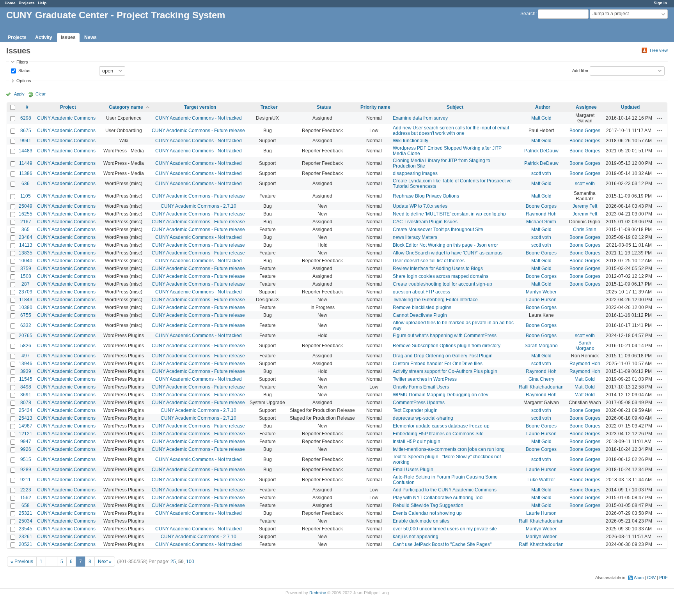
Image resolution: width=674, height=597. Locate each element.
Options (23, 80)
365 (25, 229)
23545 (25, 529)
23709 (25, 292)
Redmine (317, 592)
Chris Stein (584, 229)
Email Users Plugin (413, 469)
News (90, 37)
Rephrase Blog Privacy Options (426, 196)
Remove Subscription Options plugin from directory (446, 345)
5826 (25, 345)
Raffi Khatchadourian (541, 387)
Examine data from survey (420, 118)
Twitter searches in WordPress (425, 379)
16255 (25, 214)
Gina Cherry (541, 379)
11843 (25, 299)
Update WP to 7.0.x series (420, 206)
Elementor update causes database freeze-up (441, 426)
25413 (25, 418)
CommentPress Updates (419, 402)
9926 (25, 449)
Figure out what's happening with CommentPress (445, 335)
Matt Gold (541, 118)
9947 (25, 441)
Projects (27, 3)
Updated (630, 107)
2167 (25, 221)
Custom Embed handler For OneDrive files (437, 363)
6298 (25, 118)
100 (190, 561)
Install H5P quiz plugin (416, 441)
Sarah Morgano (541, 345)
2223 (25, 490)
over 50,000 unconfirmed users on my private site (445, 529)
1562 (25, 497)
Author (542, 107)
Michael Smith (541, 221)
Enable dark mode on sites (421, 521)
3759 (25, 268)
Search (528, 13)
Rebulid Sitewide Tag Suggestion (428, 505)
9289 (25, 469)
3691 (25, 394)
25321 (25, 513)
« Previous (22, 561)
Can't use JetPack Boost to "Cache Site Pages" (442, 544)
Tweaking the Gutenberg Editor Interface (435, 299)
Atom (639, 577)
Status (23, 70)
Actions (660, 118)
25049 (25, 206)
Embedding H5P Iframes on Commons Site (438, 433)
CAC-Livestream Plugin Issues (425, 221)
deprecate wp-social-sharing (423, 418)
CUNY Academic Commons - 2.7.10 (198, 206)
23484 (25, 237)
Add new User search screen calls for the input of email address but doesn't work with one (451, 130)
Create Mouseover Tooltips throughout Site (438, 229)
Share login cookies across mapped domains (440, 276)
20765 (25, 335)
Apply (19, 94)
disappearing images (415, 173)
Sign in (660, 3)
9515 (25, 459)
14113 (25, 245)
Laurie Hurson (541, 299)
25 (173, 561)
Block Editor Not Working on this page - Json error (445, 245)
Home (10, 3)
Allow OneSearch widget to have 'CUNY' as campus (447, 253)
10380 (25, 307)
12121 (25, 433)
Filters (22, 62)
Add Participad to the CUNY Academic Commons (445, 490)
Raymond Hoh (541, 214)
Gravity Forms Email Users (421, 387)
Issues (68, 37)
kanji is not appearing (415, 536)
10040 (25, 260)
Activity (43, 37)
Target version (200, 107)
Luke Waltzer (541, 479)
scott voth (541, 173)
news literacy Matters (415, 237)
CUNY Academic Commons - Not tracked (198, 118)
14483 (25, 151)
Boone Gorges (584, 130)
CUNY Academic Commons (66, 118)
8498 (25, 387)
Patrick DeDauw (541, 151)
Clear (40, 94)
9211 (25, 479)
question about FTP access (421, 292)
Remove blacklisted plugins (422, 307)
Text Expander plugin (415, 410)
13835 (25, 253)
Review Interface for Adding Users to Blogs (438, 268)
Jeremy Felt (585, 206)
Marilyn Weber (541, 292)
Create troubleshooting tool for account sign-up (442, 284)
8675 (25, 130)
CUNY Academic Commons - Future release (198, 130)
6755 (25, 315)
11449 (25, 163)
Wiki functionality (410, 140)
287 (25, 284)
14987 (25, 426)
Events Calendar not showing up (427, 513)
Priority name (375, 107)
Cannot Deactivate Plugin (420, 315)
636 (25, 183)
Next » (105, 561)
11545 (25, 379)
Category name (126, 107)
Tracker (269, 107)
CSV (651, 577)
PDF (663, 577)
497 (25, 356)
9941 (25, 140)
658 (25, 505)
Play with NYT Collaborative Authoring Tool (438, 497)
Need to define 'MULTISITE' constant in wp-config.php (449, 214)
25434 (25, 410)
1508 (25, 276)
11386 (25, 173)
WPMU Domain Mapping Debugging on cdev (440, 394)
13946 (25, 363)
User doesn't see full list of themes (429, 260)
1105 (25, 196)
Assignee (586, 107)
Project (68, 107)
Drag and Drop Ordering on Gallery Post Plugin (443, 356)
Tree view (658, 50)
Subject (455, 107)
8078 (25, 402)
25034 (25, 521)
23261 (25, 536)
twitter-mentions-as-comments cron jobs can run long (449, 449)
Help (42, 3)
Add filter (580, 70)
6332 (25, 325)
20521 (25, 544)
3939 (25, 371)
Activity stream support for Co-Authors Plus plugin (445, 371)
